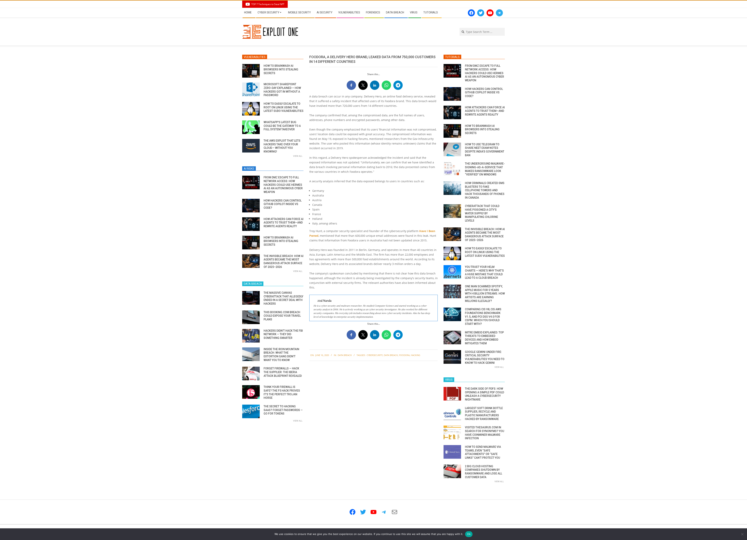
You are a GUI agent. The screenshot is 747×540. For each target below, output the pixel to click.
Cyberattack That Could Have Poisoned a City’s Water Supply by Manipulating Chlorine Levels (482, 213)
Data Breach (345, 355)
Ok (469, 534)
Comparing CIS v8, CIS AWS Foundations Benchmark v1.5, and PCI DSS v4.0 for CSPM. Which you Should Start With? (483, 316)
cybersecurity (375, 355)
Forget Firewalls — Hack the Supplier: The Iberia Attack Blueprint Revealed (283, 372)
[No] (742, 534)
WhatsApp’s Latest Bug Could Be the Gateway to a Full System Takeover (282, 126)
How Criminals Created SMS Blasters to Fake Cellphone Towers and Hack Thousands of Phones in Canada (484, 190)
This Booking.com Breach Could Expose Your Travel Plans (282, 316)
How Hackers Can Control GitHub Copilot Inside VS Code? (283, 204)
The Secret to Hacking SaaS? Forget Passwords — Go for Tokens (283, 410)
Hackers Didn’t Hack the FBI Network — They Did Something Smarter (283, 334)
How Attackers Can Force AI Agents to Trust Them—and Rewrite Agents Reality (283, 222)
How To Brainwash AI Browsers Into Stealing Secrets (281, 69)
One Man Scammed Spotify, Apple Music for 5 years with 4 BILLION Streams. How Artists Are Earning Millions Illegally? (485, 293)
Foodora (404, 355)
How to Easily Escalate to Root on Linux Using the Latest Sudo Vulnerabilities (283, 107)
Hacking (415, 355)
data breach (391, 355)
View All (297, 155)
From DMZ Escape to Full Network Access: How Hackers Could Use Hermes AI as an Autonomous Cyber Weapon (283, 185)
